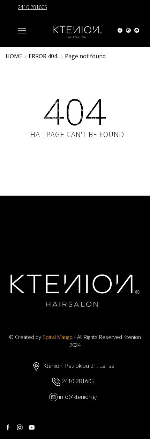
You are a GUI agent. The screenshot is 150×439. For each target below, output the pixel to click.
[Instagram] (128, 30)
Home (14, 56)
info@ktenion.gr (78, 397)
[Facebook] (120, 30)
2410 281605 (32, 7)
